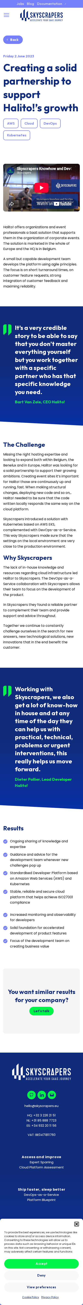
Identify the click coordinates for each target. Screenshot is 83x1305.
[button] (76, 1224)
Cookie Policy (30, 1297)
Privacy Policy (50, 1297)
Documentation (51, 3)
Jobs (20, 3)
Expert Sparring (41, 1162)
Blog (30, 3)
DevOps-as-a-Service (41, 1194)
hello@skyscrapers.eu (41, 1106)
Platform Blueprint (41, 1200)
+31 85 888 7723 (43, 1120)
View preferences (41, 1287)
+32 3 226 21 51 (44, 1115)
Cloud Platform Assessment (41, 1167)
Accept (41, 1264)
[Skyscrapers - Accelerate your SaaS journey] (41, 15)
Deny (41, 1275)
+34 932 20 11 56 (43, 1125)
